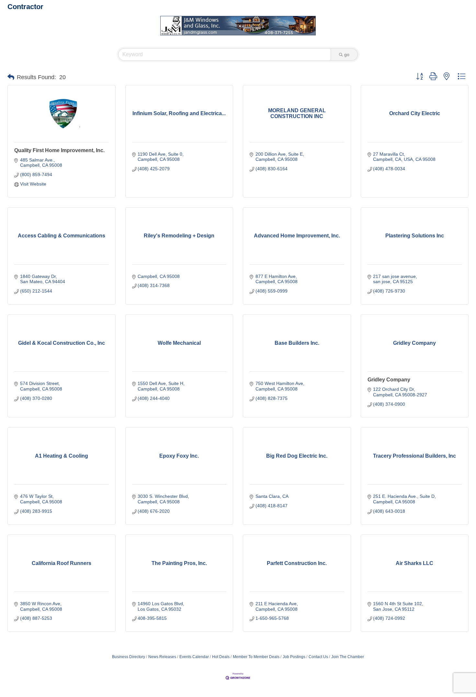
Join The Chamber (347, 657)
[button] (10, 77)
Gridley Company (389, 379)
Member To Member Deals (256, 657)
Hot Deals (221, 657)
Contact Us (318, 657)
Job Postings (294, 657)
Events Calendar (194, 657)
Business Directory (128, 657)
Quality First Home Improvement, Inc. (59, 150)
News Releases (162, 657)
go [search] (346, 54)
